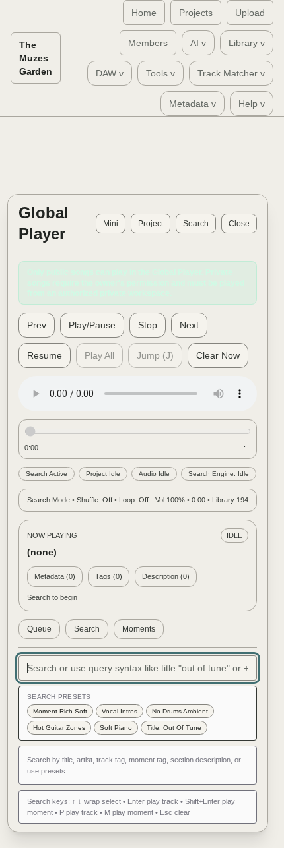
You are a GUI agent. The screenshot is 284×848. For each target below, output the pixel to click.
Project (150, 223)
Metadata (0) (54, 576)
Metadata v (192, 103)
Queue (39, 629)
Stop (147, 325)
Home (144, 12)
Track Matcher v (231, 73)
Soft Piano (116, 727)
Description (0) (166, 576)
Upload (250, 12)
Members (148, 43)
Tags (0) (108, 576)
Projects (196, 12)
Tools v (160, 73)
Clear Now (218, 355)
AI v (198, 43)
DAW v (110, 73)
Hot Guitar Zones (59, 727)
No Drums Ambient (180, 711)
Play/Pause (92, 325)
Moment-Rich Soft (60, 711)
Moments (138, 629)
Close (239, 223)
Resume (44, 355)
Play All (99, 355)
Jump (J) (155, 355)
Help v (251, 103)
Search (196, 223)
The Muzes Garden (35, 58)
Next (189, 325)
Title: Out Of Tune (174, 727)
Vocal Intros (119, 711)
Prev (36, 325)
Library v (247, 43)
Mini (110, 223)
